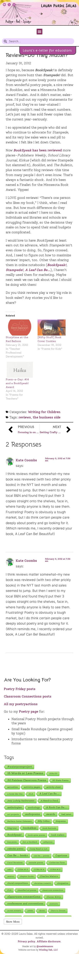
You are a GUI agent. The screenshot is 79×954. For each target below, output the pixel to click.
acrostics (12, 787)
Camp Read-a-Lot (38, 849)
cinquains (62, 883)
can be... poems (41, 855)
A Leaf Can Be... (49, 793)
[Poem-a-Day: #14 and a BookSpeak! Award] (20, 370)
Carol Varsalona (15, 862)
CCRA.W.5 (55, 869)
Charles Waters (49, 876)
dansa (42, 910)
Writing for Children (44, 412)
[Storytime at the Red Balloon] (20, 327)
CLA (9, 890)
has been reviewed (38, 150)
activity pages (32, 787)
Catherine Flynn (57, 862)
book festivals (49, 828)
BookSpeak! (56, 265)
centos (10, 876)
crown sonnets (14, 910)
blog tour (12, 828)
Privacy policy (26, 941)
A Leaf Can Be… (37, 270)
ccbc (9, 869)
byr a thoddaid (30, 842)
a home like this (15, 794)
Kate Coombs (26, 460)
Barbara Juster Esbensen (19, 821)
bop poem (12, 842)
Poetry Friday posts (19, 689)
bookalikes (29, 827)
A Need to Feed (49, 800)
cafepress (48, 842)
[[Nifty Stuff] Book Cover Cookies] (52, 327)
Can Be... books (17, 855)
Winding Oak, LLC (48, 949)
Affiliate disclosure (48, 941)
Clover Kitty (54, 897)
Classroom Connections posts (27, 696)
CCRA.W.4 (39, 869)
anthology (34, 807)
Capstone (61, 855)
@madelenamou (44, 946)
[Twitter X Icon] (9, 4)
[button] (39, 31)
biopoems (61, 821)
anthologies (14, 807)
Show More (13, 921)
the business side (46, 417)
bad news (66, 814)
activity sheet (54, 787)
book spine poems (36, 835)
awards (50, 814)
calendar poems (15, 848)
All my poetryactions (21, 704)
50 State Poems (61, 780)
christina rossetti (42, 883)
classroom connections (23, 896)
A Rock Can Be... (56, 807)
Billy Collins (44, 821)
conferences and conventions (25, 903)
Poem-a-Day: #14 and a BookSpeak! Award (17, 383)
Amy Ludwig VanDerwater (21, 801)
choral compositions (17, 883)
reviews (25, 417)
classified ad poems (27, 890)
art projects (13, 814)
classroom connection (53, 890)
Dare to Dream (58, 910)
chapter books (27, 876)
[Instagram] (14, 4)
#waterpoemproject (19, 766)
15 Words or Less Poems (25, 773)
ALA (31, 794)
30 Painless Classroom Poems (26, 780)
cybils (30, 910)
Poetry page (28, 711)
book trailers (57, 835)
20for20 (53, 773)
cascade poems (36, 862)
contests (54, 904)
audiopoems (32, 814)
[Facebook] (4, 4)
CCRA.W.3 (23, 869)
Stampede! (14, 270)
